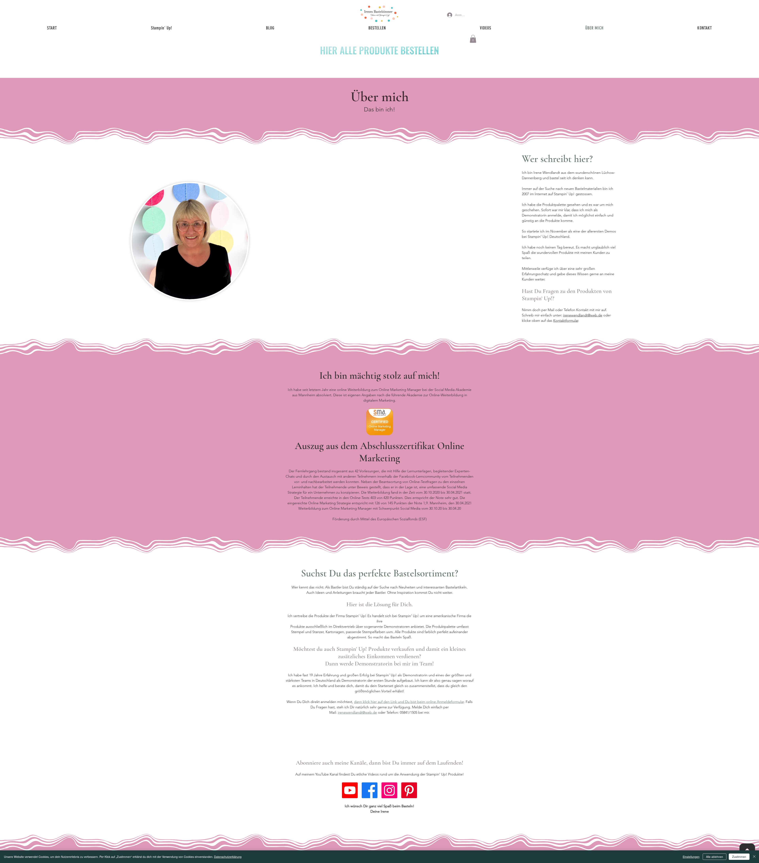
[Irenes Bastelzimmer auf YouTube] (350, 790)
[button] (473, 39)
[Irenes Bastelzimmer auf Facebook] (370, 790)
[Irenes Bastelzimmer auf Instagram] (389, 790)
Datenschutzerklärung (228, 857)
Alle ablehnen (714, 857)
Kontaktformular (565, 320)
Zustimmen (739, 857)
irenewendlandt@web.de (582, 315)
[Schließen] (754, 857)
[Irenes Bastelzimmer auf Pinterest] (409, 790)
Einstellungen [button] (691, 857)
